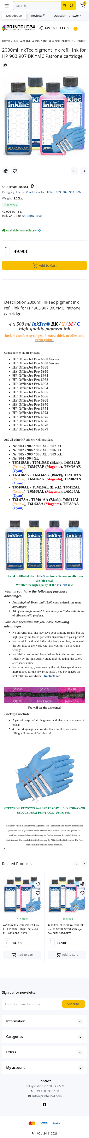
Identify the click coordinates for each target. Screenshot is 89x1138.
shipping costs (32, 216)
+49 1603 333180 (57, 28)
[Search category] (64, 5)
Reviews (37, 15)
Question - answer (67, 15)
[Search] (71, 5)
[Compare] (5, 170)
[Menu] (6, 5)
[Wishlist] (14, 170)
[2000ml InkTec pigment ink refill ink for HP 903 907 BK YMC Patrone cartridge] (44, 115)
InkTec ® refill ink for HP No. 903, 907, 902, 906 (48, 192)
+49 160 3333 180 (46, 1091)
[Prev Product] (74, 170)
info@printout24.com (46, 1096)
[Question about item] (39, 230)
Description (14, 16)
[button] (76, 864)
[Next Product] (83, 170)
